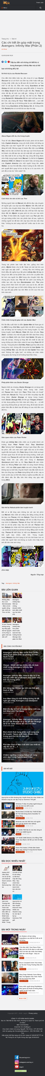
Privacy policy (33, 1013)
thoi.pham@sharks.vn (22, 1031)
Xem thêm (23, 998)
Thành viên (39, 2)
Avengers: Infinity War (13, 583)
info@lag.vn (27, 1027)
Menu (5, 8)
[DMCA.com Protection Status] (21, 1071)
